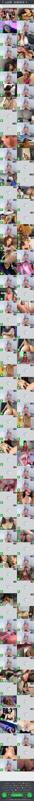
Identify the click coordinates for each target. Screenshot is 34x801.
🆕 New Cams (18, 790)
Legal (29, 799)
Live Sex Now (17, 795)
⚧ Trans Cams (7, 792)
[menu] (4, 795)
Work (16, 799)
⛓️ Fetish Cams (26, 792)
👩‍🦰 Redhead (12, 787)
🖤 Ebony (13, 783)
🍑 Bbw (18, 787)
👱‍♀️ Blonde (28, 785)
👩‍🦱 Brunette (5, 787)
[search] (29, 795)
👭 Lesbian (7, 790)
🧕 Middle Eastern (7, 785)
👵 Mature (16, 785)
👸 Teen (22, 785)
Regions (12, 799)
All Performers (24, 799)
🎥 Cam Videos (8, 796)
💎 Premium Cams (16, 792)
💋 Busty (30, 787)
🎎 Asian (7, 783)
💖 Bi (12, 790)
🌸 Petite (24, 787)
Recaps (19, 799)
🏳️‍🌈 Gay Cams (26, 790)
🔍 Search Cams (25, 796)
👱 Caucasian (26, 783)
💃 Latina (19, 783)
